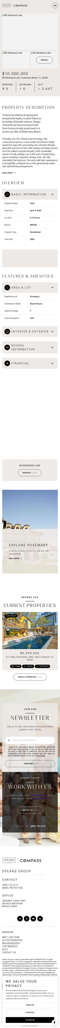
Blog (5, 949)
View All (44, 60)
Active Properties (12, 940)
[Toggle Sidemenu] (55, 5)
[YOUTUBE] (33, 918)
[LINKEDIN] (40, 918)
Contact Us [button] (9, 952)
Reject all (30, 1005)
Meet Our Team (10, 937)
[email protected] (38, 795)
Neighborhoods (11, 943)
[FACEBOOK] (20, 918)
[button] (30, 810)
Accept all (30, 1020)
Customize (30, 1012)
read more (14, 558)
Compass (26, 962)
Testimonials (9, 946)
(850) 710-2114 (37, 826)
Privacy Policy (40, 756)
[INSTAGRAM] (26, 918)
